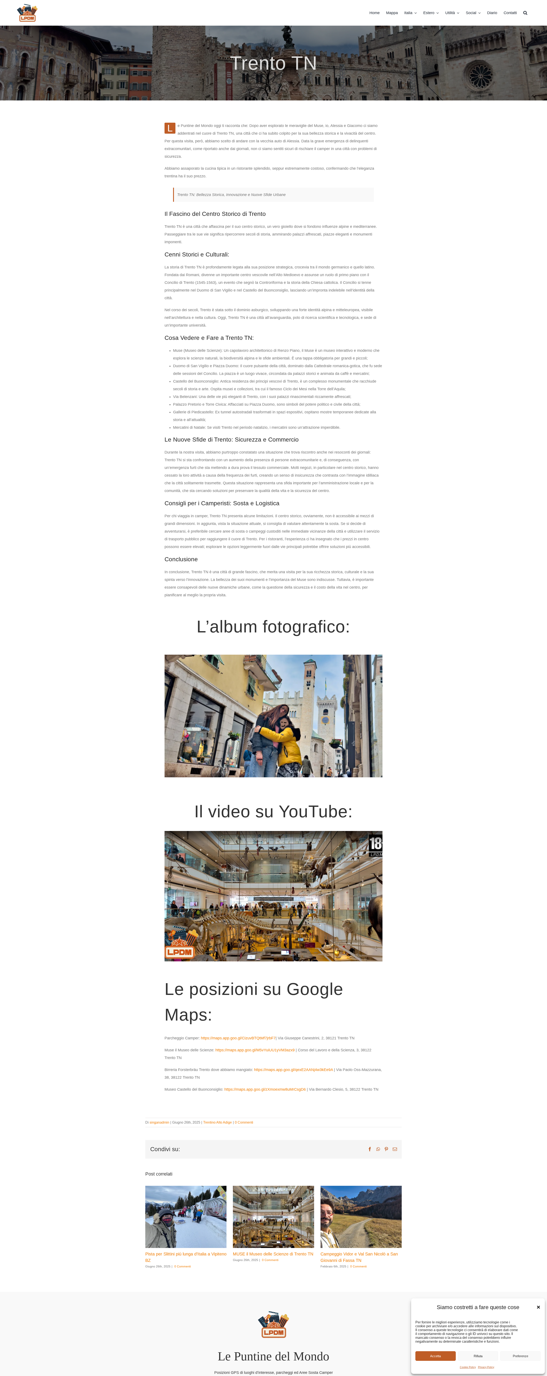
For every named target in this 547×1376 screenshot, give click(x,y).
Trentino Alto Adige (207, 1020)
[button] (538, 1307)
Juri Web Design (345, 1336)
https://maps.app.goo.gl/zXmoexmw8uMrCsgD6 (249, 986)
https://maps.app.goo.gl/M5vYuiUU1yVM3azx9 (240, 962)
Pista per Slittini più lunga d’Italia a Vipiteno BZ (180, 1151)
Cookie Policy (473, 1367)
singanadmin (157, 1020)
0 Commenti (230, 1020)
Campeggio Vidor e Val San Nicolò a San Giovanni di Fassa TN (360, 1154)
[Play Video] (166, 774)
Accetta (442, 1356)
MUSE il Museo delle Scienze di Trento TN (264, 1151)
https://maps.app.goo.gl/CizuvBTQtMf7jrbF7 (226, 950)
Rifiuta (482, 1356)
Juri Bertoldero (257, 1336)
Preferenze (521, 1356)
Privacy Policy (488, 1367)
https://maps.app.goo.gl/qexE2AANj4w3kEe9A (272, 974)
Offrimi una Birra (276, 1336)
